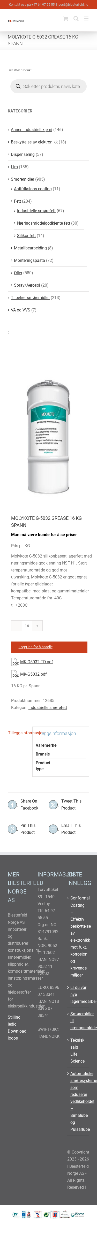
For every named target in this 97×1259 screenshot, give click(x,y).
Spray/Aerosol (27, 285)
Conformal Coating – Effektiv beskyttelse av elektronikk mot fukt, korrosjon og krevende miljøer (78, 936)
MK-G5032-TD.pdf (36, 661)
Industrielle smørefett (47, 707)
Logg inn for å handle (36, 647)
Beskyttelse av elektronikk (34, 142)
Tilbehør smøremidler (30, 297)
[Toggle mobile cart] (65, 18)
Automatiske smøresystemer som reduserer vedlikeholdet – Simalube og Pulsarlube (78, 1101)
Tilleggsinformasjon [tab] (18, 732)
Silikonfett (26, 235)
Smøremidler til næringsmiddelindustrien (78, 1020)
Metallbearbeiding (30, 248)
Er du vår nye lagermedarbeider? (78, 994)
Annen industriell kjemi (31, 129)
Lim (14, 166)
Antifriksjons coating (33, 188)
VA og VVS (20, 310)
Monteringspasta (29, 260)
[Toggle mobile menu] (86, 18)
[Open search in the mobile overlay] (48, 86)
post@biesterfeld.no (73, 4)
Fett (17, 201)
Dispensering (23, 154)
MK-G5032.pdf (33, 674)
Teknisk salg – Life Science (77, 1051)
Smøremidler (22, 179)
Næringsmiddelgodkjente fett (43, 223)
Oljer (18, 272)
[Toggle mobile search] (76, 18)
